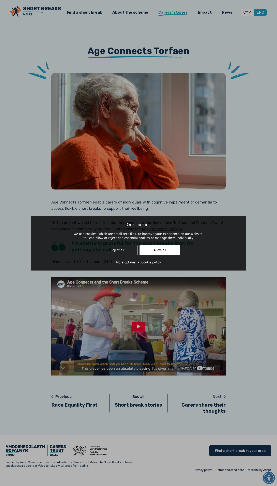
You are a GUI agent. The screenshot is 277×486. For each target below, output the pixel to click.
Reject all (117, 250)
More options (125, 262)
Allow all (160, 250)
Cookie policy (151, 262)
